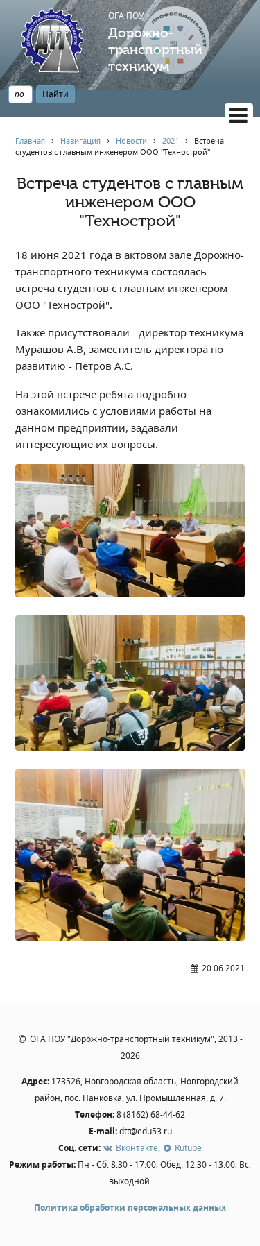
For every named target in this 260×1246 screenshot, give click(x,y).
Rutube (187, 1148)
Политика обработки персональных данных (130, 1207)
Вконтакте (135, 1148)
